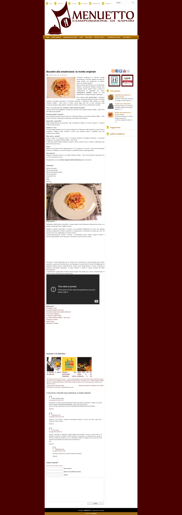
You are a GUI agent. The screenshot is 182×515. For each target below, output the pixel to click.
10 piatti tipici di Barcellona (123, 104)
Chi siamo (62, 3)
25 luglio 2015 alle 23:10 (55, 431)
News (81, 37)
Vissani (53, 383)
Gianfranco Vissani (52, 319)
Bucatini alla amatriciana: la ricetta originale (123, 113)
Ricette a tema (99, 37)
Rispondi (51, 409)
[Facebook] (117, 72)
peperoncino (91, 382)
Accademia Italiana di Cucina (55, 310)
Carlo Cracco (50, 321)
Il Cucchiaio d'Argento (76, 380)
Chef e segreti (56, 37)
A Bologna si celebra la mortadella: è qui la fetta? (91, 385)
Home (50, 3)
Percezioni (88, 37)
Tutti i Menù (127, 37)
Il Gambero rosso (51, 308)
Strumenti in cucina (113, 37)
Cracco (54, 380)
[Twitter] (121, 72)
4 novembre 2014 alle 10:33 (56, 400)
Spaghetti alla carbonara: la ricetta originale (123, 96)
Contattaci (108, 3)
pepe (87, 382)
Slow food (49, 383)
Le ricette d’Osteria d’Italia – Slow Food (58, 317)
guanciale (68, 380)
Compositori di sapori (70, 37)
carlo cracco (50, 380)
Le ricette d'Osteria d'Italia (69, 382)
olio (76, 382)
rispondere (64, 387)
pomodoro (97, 382)
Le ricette (74, 3)
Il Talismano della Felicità (53, 315)
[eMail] (128, 72)
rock (101, 382)
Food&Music (120, 134)
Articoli (56, 379)
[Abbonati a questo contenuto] (112, 134)
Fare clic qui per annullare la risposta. (54, 465)
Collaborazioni (96, 3)
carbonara (91, 85)
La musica (84, 3)
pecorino (83, 382)
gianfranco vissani (61, 380)
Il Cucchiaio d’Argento (52, 314)
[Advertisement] (91, 53)
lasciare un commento (54, 387)
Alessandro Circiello (52, 323)
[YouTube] (124, 72)
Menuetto (54, 415)
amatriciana (96, 379)
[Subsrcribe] (113, 72)
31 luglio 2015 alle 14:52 (59, 451)
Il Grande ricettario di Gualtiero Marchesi (58, 312)
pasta (79, 382)
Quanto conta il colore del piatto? (55, 385)
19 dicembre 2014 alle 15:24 (56, 417)
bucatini (101, 379)
